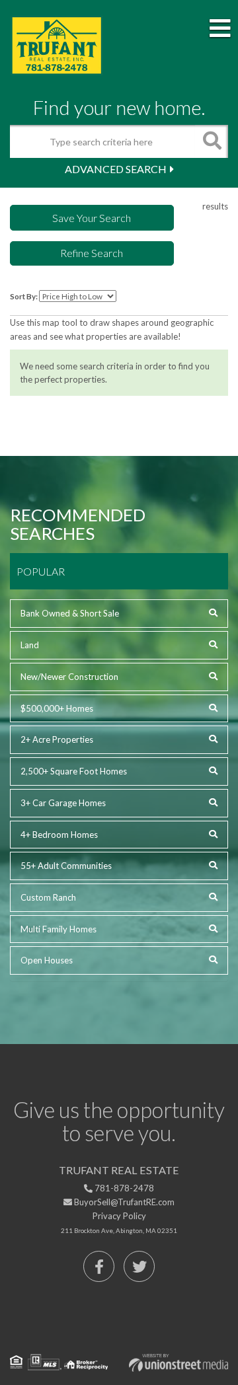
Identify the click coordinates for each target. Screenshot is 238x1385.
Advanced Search (116, 169)
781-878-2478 (123, 1188)
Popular (41, 571)
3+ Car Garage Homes (63, 803)
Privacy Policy (119, 1216)
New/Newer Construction (69, 676)
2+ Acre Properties (56, 739)
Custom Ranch (48, 897)
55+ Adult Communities (66, 865)
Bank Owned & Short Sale (69, 613)
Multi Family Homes (58, 929)
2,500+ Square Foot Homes (73, 771)
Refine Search (91, 252)
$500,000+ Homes (56, 708)
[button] (211, 141)
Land (29, 645)
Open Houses (46, 960)
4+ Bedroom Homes (59, 834)
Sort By (23, 296)
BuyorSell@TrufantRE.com (123, 1202)
